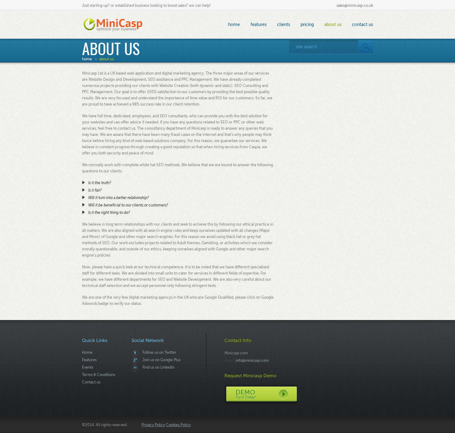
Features (258, 24)
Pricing (307, 24)
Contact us (362, 24)
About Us (332, 24)
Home (234, 24)
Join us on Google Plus (161, 360)
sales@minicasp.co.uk (354, 5)
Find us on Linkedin (158, 367)
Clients (283, 24)
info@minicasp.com (252, 360)
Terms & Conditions (98, 375)
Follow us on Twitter (159, 352)
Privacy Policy (153, 425)
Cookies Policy (178, 425)
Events (87, 367)
